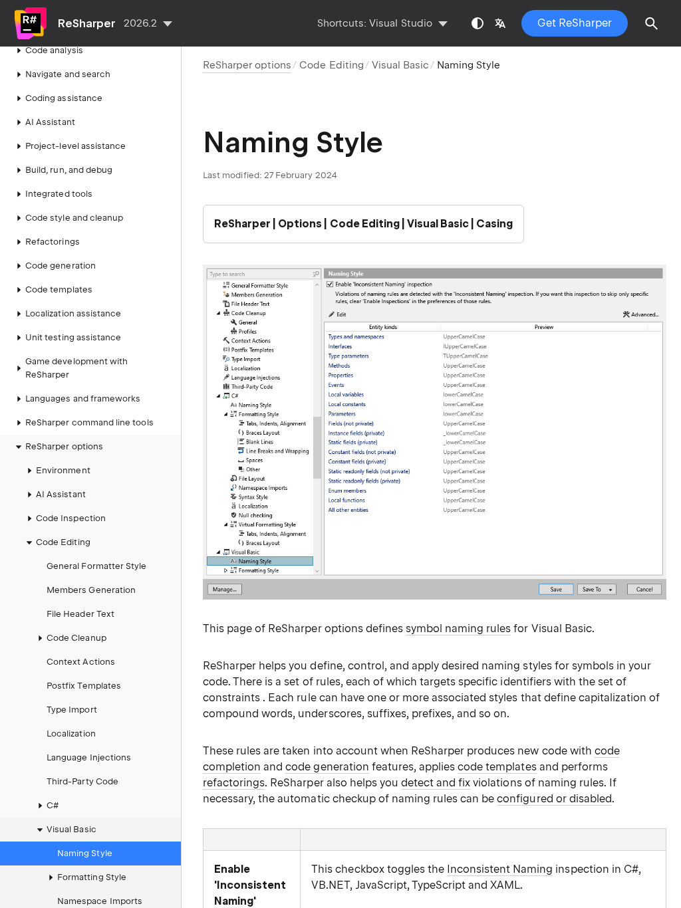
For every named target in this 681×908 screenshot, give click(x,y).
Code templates (58, 289)
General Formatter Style (96, 566)
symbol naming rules (458, 628)
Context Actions (81, 662)
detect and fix (435, 782)
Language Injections (89, 757)
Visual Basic (400, 65)
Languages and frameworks (82, 398)
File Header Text (80, 614)
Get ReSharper (574, 23)
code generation (326, 766)
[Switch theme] (477, 23)
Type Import (72, 710)
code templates (497, 766)
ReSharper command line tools (89, 422)
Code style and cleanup (74, 218)
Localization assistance (73, 313)
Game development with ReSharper (76, 368)
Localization (71, 733)
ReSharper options (64, 446)
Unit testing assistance (73, 337)
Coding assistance (63, 98)
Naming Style (84, 853)
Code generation (60, 266)
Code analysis (54, 50)
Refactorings (52, 242)
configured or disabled (554, 798)
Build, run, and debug (68, 170)
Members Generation (91, 590)
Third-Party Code (82, 781)
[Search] (651, 23)
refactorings (234, 782)
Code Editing (331, 65)
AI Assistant (50, 122)
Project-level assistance (75, 146)
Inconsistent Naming (500, 869)
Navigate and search (67, 74)
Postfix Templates (84, 686)
